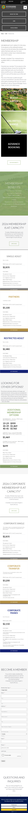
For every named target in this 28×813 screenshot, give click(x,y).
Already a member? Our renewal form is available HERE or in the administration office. (12, 60)
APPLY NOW (14, 243)
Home (2, 33)
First (2, 698)
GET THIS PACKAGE (14, 289)
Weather (3, 2)
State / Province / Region (6, 726)
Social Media (14, 27)
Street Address (4, 711)
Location (3, 1)
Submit (3, 761)
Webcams (11, 1)
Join (14, 21)
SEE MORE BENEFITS (14, 162)
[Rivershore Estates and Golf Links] (8, 7)
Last (2, 703)
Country (3, 735)
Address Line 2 (4, 716)
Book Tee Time (14, 14)
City (2, 721)
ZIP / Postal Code (4, 731)
